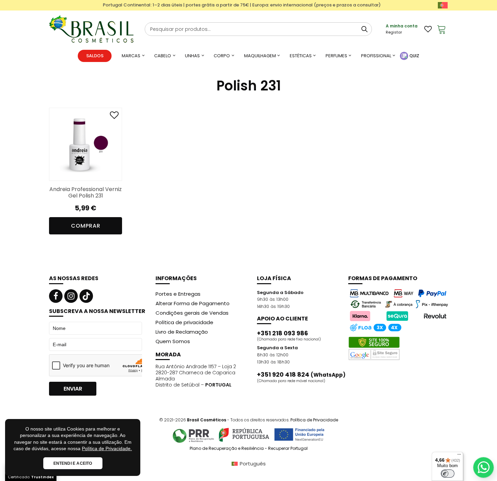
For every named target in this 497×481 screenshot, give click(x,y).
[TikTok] (86, 296)
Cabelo (162, 56)
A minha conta (402, 26)
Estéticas (301, 56)
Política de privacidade (184, 322)
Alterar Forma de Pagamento (193, 303)
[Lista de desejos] (428, 29)
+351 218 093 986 (282, 333)
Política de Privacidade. (107, 448)
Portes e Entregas (178, 293)
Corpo (222, 56)
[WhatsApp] (483, 467)
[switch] (447, 473)
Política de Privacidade (314, 420)
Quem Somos (173, 341)
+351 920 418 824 (301, 375)
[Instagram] (71, 296)
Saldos (94, 56)
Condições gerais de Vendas (192, 312)
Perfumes (336, 56)
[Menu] (459, 456)
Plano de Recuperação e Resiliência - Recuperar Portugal (249, 448)
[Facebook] (56, 296)
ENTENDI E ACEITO (72, 463)
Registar (394, 32)
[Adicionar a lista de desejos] (114, 116)
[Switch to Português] (443, 5)
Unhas (192, 56)
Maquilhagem (260, 56)
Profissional (376, 56)
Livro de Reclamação (182, 331)
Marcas (131, 56)
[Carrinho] (441, 29)
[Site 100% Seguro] (374, 348)
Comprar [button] (85, 226)
